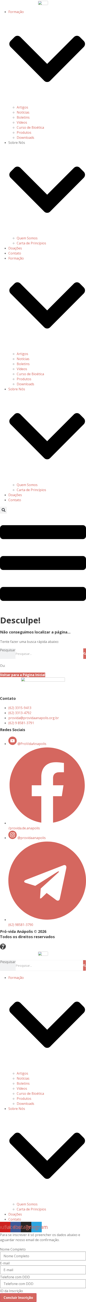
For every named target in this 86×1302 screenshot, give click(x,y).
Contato (14, 253)
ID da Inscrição (11, 1291)
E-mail (5, 1263)
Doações (15, 248)
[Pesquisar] (84, 653)
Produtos (24, 132)
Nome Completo (13, 1249)
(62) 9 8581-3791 (21, 723)
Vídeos (22, 122)
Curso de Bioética (30, 127)
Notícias (23, 112)
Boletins (23, 117)
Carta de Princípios (31, 243)
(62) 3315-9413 (19, 707)
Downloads (25, 137)
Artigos (22, 107)
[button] (3, 510)
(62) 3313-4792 (19, 713)
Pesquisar (7, 650)
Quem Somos (27, 238)
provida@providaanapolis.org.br (33, 718)
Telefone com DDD (15, 1277)
